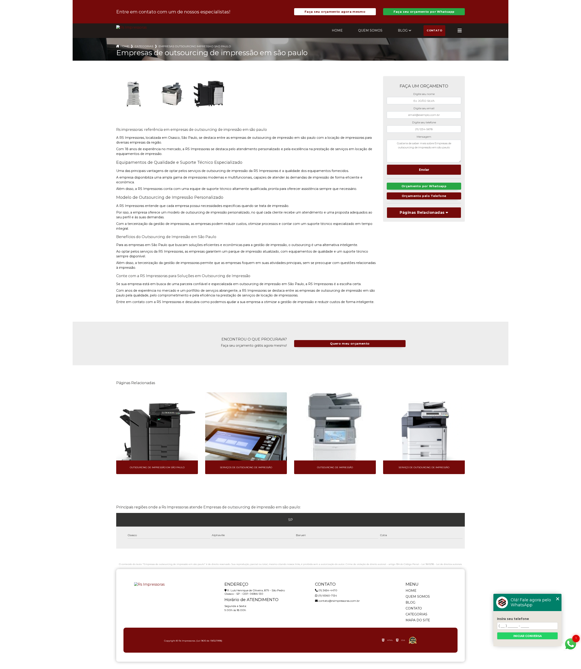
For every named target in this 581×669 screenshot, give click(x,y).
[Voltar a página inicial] (131, 27)
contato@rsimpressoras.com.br (339, 600)
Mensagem (424, 136)
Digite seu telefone (424, 122)
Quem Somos (370, 30)
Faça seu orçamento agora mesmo (335, 11)
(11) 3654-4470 (327, 590)
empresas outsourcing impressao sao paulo (195, 46)
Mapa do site (418, 620)
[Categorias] (459, 30)
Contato (434, 30)
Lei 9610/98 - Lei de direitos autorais (441, 564)
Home (337, 30)
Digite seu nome (424, 94)
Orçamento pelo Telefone (424, 196)
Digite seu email (424, 108)
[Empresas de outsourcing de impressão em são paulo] (134, 94)
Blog (403, 30)
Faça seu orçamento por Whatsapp (424, 11)
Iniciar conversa (527, 636)
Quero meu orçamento (349, 343)
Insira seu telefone (513, 619)
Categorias (144, 46)
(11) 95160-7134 (327, 595)
